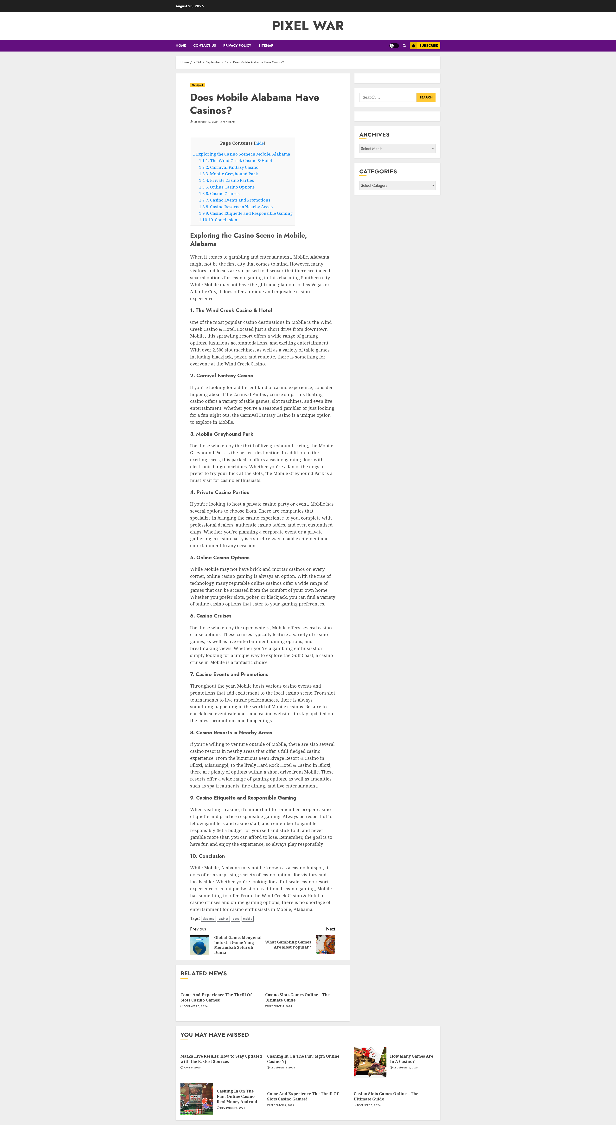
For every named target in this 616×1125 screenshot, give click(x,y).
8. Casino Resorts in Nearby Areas (236, 206)
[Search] (404, 45)
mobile (247, 918)
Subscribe (428, 45)
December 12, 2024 (405, 1067)
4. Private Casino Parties (226, 180)
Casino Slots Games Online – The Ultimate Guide (297, 997)
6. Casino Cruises (219, 193)
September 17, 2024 (205, 122)
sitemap (265, 45)
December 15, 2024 (282, 1067)
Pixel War (308, 25)
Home (181, 45)
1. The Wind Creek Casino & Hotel (235, 160)
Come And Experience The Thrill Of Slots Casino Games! (216, 997)
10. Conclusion (218, 219)
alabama (208, 918)
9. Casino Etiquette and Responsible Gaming (246, 213)
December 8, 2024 (196, 1006)
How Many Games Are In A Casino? (411, 1058)
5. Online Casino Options (227, 187)
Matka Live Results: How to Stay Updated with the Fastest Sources (221, 1058)
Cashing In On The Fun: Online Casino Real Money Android (237, 1096)
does (235, 918)
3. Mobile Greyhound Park (228, 173)
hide (259, 143)
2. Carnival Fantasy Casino (228, 167)
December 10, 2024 (232, 1108)
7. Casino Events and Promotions (234, 200)
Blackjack (198, 85)
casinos (223, 918)
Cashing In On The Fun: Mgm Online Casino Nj (303, 1058)
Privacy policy (237, 45)
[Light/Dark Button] (394, 45)
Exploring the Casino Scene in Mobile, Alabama (241, 154)
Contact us (204, 45)
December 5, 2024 (280, 1006)
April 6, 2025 (192, 1067)
